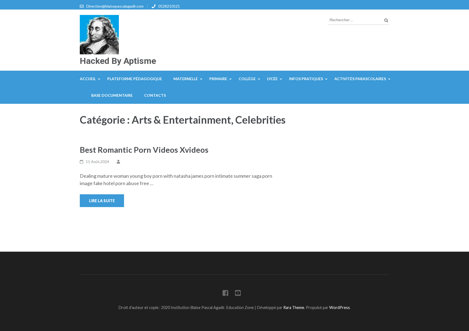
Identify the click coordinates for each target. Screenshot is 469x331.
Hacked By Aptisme (118, 61)
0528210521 (169, 6)
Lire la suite (102, 200)
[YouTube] (238, 294)
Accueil (88, 78)
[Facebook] (225, 294)
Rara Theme (293, 307)
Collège (247, 78)
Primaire (218, 78)
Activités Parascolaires (360, 78)
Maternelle (185, 78)
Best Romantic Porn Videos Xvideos (144, 149)
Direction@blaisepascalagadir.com (115, 6)
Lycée (272, 78)
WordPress (339, 307)
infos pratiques (306, 78)
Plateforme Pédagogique (134, 78)
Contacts (155, 95)
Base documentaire (112, 95)
